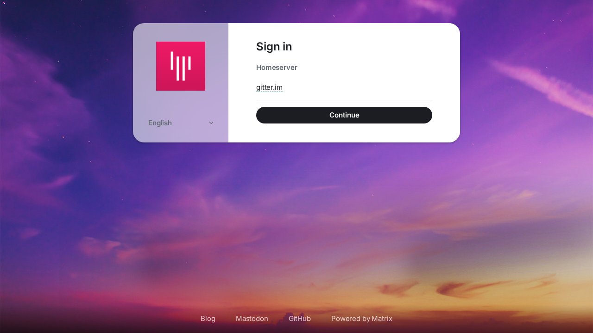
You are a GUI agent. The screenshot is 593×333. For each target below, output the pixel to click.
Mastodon (252, 318)
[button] (181, 123)
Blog (208, 318)
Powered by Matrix (361, 318)
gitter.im (269, 87)
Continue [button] (344, 115)
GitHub (300, 318)
